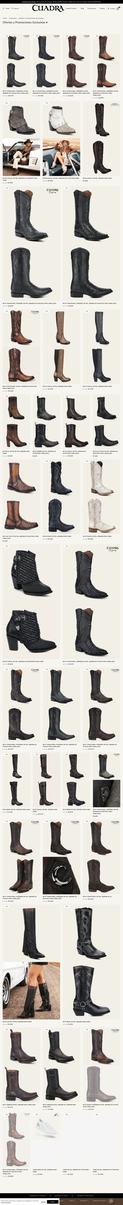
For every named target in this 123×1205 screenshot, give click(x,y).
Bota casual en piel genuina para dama (97, 178)
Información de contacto (37, 1195)
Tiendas (102, 8)
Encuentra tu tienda (61, 1195)
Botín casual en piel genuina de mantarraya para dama (23, 661)
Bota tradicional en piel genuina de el (97, 896)
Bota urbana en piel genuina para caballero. (19, 1105)
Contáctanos (91, 8)
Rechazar (43, 1202)
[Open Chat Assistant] (111, 1201)
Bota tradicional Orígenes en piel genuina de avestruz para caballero (105, 93)
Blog (82, 8)
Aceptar (53, 1202)
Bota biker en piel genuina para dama (16, 809)
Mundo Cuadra (71, 8)
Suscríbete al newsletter (85, 1195)
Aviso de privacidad (6, 1202)
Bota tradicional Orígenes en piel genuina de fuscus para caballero (89, 661)
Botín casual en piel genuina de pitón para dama (61, 178)
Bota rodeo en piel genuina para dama (57, 536)
